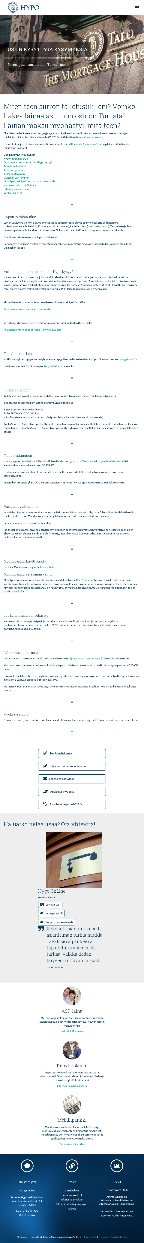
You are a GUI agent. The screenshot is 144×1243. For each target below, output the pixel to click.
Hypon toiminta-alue (16, 158)
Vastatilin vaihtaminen (16, 177)
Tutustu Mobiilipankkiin (72, 1144)
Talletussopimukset (72, 1199)
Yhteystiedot (27, 1190)
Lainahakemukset (72, 1195)
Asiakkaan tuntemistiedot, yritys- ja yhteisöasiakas (33, 329)
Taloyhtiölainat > (53, 366)
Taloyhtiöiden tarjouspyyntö (72, 1204)
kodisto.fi (114, 720)
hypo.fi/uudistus (91, 144)
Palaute (72, 1208)
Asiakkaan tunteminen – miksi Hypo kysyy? (28, 162)
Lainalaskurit (72, 1190)
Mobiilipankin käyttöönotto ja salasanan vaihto (30, 181)
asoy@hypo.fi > (128, 359)
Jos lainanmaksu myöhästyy (20, 185)
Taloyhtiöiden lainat (15, 166)
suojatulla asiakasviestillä (110, 461)
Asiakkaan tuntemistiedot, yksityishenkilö (27, 309)
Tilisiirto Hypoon (13, 170)
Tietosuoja (103, 1236)
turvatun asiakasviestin (91, 137)
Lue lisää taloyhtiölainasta (72, 1086)
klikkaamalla (75, 144)
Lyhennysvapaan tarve (16, 189)
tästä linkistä (47, 567)
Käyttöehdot (90, 1236)
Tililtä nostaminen (14, 174)
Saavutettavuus (119, 1236)
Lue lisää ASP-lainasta (72, 1031)
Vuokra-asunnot (13, 193)
